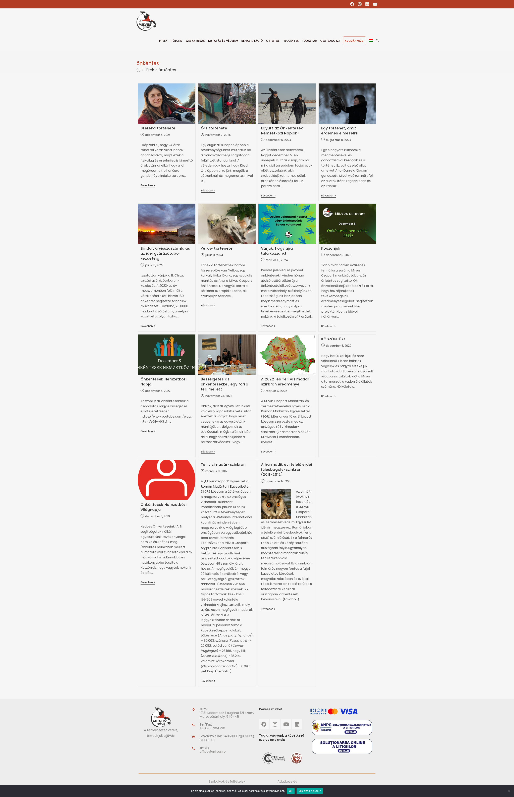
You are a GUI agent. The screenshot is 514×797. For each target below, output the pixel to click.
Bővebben (148, 185)
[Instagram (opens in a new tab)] (360, 4)
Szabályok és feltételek (227, 781)
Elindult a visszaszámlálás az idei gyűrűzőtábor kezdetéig (165, 253)
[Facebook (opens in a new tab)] (352, 4)
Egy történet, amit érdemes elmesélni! (340, 131)
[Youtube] (286, 724)
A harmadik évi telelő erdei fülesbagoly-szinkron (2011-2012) (286, 469)
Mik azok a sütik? (310, 790)
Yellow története (217, 248)
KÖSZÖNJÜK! (333, 339)
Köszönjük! (331, 248)
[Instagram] (275, 724)
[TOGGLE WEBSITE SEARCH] (377, 41)
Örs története (214, 128)
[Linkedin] (297, 724)
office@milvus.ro (213, 751)
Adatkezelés (287, 781)
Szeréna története (158, 128)
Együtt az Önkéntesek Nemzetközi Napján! (282, 131)
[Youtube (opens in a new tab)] (374, 4)
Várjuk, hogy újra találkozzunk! (277, 251)
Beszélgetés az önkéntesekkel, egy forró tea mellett (224, 384)
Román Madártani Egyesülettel (225, 486)
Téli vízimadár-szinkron (223, 464)
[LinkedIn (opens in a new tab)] (367, 4)
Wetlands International (234, 517)
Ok (291, 790)
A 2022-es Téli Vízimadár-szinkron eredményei (286, 382)
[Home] (138, 70)
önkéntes (167, 70)
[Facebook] (264, 724)
